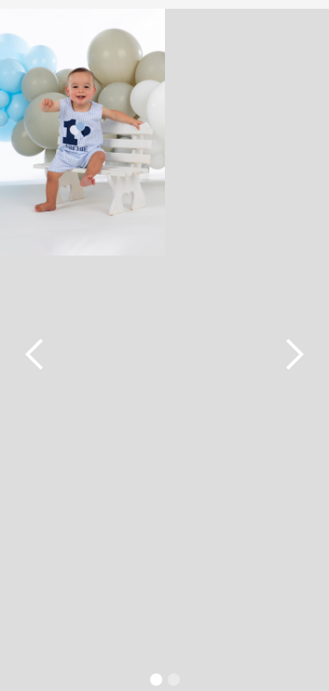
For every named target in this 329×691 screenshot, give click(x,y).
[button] (156, 679)
